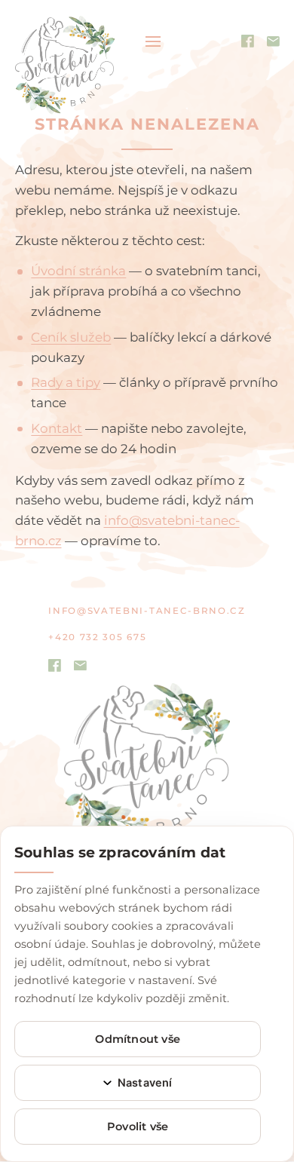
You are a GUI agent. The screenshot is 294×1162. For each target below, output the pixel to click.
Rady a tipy (65, 382)
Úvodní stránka (78, 270)
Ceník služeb (71, 337)
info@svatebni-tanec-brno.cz (146, 611)
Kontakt (56, 428)
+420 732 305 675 (97, 637)
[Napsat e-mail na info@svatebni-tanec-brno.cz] (80, 665)
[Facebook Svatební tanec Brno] (54, 664)
